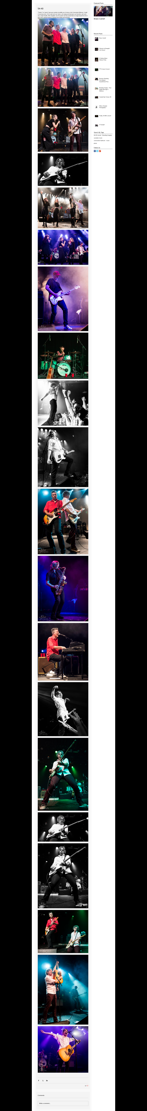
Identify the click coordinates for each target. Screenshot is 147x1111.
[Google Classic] (100, 151)
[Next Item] (110, 11)
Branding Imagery (107, 135)
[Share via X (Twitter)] (43, 1080)
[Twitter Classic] (97, 151)
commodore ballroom (99, 140)
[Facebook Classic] (95, 151)
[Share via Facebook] (38, 1080)
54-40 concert (97, 135)
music (107, 140)
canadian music (98, 138)
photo (95, 143)
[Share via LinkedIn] (47, 1080)
